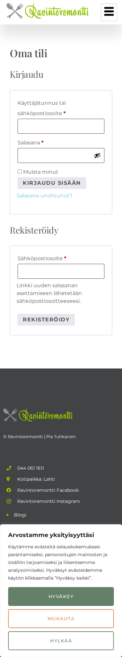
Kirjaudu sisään (52, 183)
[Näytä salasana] (97, 155)
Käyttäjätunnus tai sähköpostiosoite (54, 107)
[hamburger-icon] (109, 12)
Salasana (43, 142)
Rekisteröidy (46, 319)
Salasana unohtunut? (45, 196)
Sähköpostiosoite (55, 257)
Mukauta (61, 619)
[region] (61, 590)
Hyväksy (61, 596)
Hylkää (61, 641)
